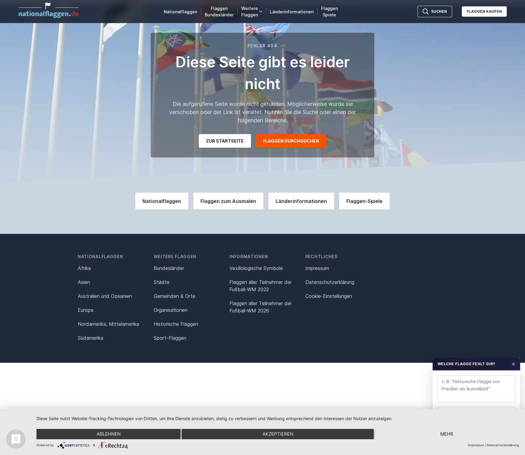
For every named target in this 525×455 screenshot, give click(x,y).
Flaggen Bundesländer (219, 11)
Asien (84, 282)
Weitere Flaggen (249, 11)
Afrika (84, 268)
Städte (162, 282)
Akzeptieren (277, 434)
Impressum (317, 268)
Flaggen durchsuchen (291, 140)
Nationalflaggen (180, 11)
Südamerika (90, 338)
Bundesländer (169, 268)
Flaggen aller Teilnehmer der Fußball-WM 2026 (260, 307)
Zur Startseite (225, 140)
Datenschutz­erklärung (329, 282)
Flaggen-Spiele (364, 201)
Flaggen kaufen (484, 11)
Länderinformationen (292, 11)
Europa (85, 310)
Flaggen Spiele (329, 11)
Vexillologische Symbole (256, 268)
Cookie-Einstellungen (328, 296)
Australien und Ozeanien (105, 296)
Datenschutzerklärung (503, 445)
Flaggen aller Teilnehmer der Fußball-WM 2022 (260, 285)
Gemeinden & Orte (174, 296)
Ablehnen (109, 434)
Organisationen (170, 310)
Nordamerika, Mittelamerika (108, 324)
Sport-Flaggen (170, 338)
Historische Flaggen (176, 324)
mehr (446, 434)
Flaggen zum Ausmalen (228, 201)
